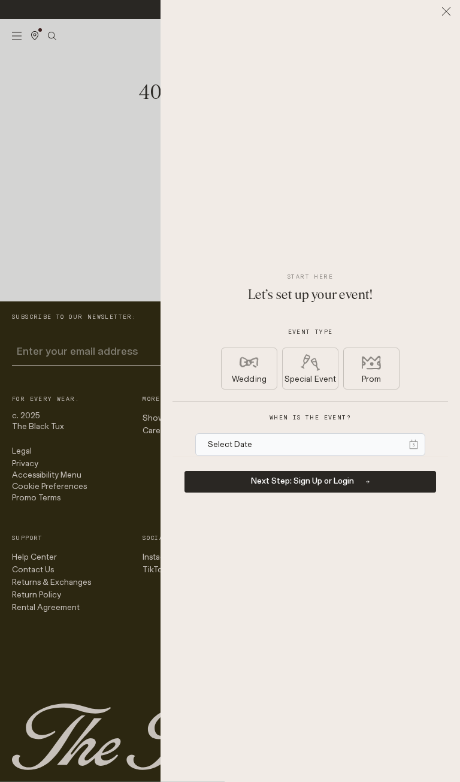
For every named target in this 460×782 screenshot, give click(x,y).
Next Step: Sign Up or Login (302, 481)
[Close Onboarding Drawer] (446, 11)
